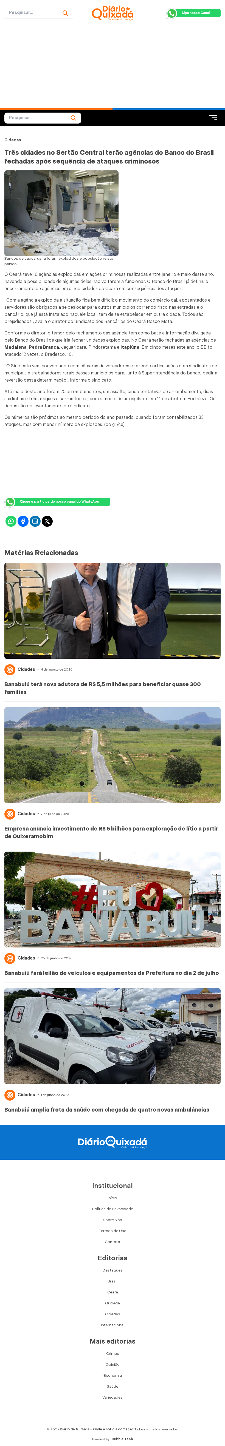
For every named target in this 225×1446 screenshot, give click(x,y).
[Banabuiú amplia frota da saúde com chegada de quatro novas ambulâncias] (112, 1036)
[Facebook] (23, 521)
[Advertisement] (112, 67)
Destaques (113, 1270)
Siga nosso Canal (196, 13)
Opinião (113, 1364)
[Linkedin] (35, 521)
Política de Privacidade (112, 1209)
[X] (47, 521)
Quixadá (112, 1303)
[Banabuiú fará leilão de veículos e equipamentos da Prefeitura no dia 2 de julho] (112, 899)
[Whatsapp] (10, 521)
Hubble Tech (122, 1439)
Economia (112, 1375)
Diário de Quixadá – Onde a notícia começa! (96, 1429)
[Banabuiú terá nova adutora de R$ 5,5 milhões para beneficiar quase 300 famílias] (112, 611)
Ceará (112, 1292)
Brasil (112, 1281)
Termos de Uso (112, 1231)
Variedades (112, 1397)
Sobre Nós (112, 1220)
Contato (112, 1241)
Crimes (112, 1353)
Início (112, 1198)
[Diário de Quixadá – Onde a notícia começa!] (113, 13)
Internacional (112, 1325)
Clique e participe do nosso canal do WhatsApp (59, 502)
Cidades (12, 140)
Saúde (112, 1386)
